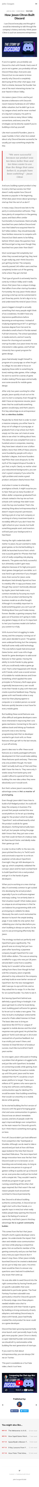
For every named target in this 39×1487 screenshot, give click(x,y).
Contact (11, 1474)
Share (15, 1411)
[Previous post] (3, 1405)
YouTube (29, 11)
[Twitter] (19, 1470)
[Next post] (35, 1405)
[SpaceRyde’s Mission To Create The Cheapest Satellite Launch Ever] (19, 1442)
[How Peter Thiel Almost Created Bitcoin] (19, 1453)
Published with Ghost (23, 1474)
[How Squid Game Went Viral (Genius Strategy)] (19, 1436)
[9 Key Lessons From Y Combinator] (19, 1447)
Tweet (25, 1411)
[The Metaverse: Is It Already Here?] (19, 1430)
